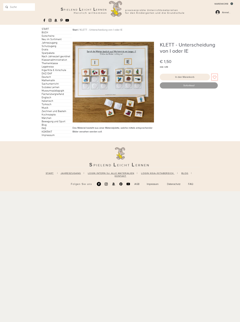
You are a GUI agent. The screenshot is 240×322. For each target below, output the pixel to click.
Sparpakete (48, 53)
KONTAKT (47, 132)
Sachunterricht (50, 84)
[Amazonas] (56, 20)
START (45, 29)
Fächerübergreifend (53, 94)
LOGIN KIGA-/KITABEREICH (158, 173)
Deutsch (46, 77)
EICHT (124, 165)
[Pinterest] (121, 184)
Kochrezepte (49, 114)
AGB (136, 184)
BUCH (45, 32)
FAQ (44, 128)
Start (75, 29)
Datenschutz (174, 184)
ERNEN (143, 165)
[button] (223, 3)
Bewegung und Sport (53, 121)
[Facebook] (99, 184)
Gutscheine (48, 36)
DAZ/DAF (47, 73)
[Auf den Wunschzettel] (214, 77)
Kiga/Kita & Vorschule (54, 70)
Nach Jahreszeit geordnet (56, 56)
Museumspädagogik (53, 90)
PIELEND (103, 165)
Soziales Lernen (50, 87)
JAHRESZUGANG (71, 173)
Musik (45, 108)
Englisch (46, 97)
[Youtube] (67, 20)
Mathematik (48, 80)
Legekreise (48, 66)
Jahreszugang (49, 43)
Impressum (48, 135)
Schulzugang (49, 46)
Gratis (45, 49)
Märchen (46, 118)
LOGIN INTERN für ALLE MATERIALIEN (111, 173)
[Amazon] (114, 184)
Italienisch (47, 101)
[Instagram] (106, 184)
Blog (44, 125)
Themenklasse (50, 63)
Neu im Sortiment (52, 39)
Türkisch (46, 104)
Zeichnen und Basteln (54, 111)
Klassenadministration (54, 60)
